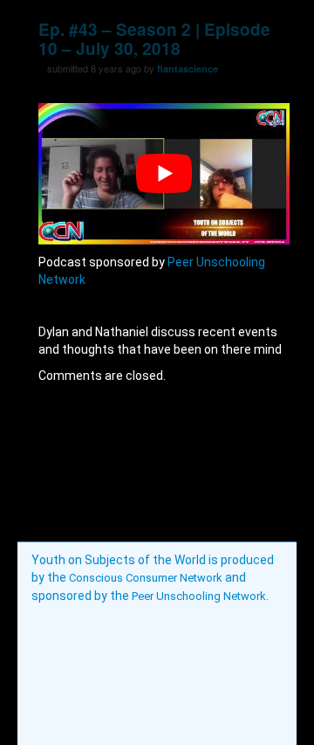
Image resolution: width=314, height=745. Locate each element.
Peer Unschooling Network (199, 596)
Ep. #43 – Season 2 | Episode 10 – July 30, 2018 (154, 38)
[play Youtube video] (164, 174)
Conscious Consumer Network (145, 577)
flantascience (187, 68)
